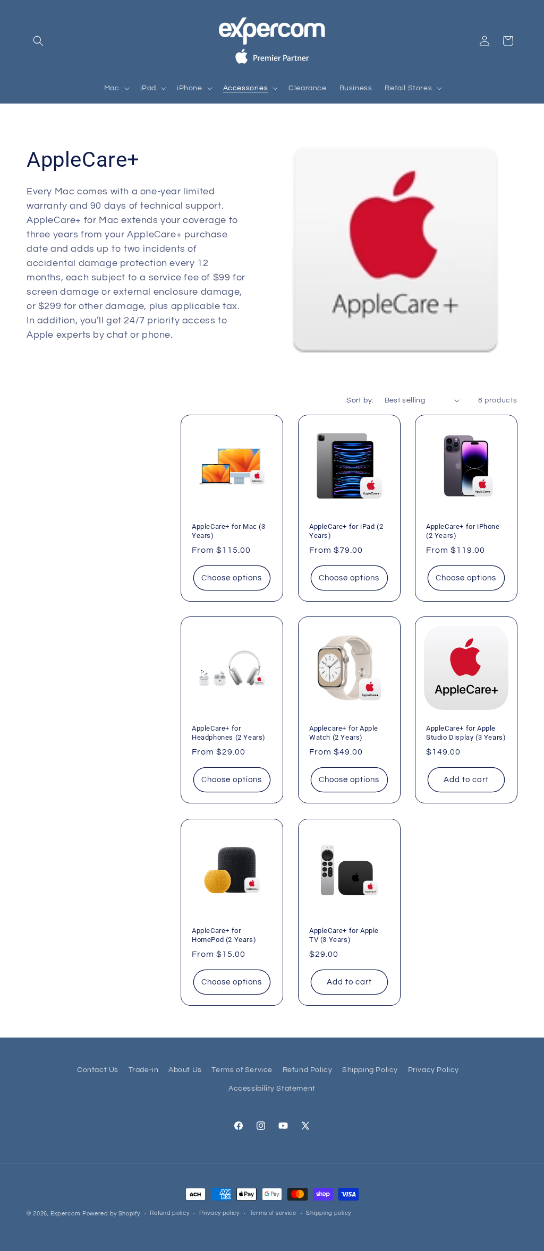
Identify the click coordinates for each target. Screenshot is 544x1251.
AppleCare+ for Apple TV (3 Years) (344, 934)
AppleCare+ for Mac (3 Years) (229, 530)
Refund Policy (308, 1070)
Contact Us (97, 1070)
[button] (38, 41)
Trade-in (144, 1070)
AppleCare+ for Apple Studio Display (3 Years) (466, 732)
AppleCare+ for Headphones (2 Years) (229, 732)
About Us (185, 1070)
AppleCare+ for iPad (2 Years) (346, 530)
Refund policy (169, 1213)
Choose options (231, 578)
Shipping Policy (370, 1070)
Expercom (65, 1213)
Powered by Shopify (111, 1213)
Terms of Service (242, 1070)
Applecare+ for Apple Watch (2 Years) (343, 732)
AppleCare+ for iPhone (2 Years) (463, 530)
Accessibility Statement (272, 1088)
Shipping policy (328, 1213)
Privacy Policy (433, 1070)
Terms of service (273, 1213)
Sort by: (359, 400)
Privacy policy (219, 1213)
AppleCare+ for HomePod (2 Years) (224, 934)
